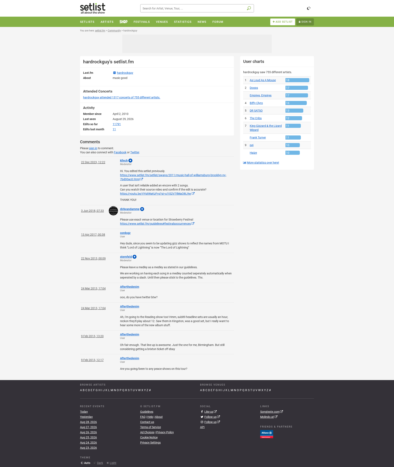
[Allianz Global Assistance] (266, 434)
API (202, 427)
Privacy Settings (150, 442)
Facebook (120, 152)
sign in (93, 148)
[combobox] (197, 8)
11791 (117, 124)
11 (114, 129)
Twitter (134, 152)
